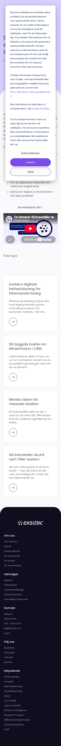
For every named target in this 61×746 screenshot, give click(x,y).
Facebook (9, 647)
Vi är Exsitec (10, 541)
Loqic (7, 633)
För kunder (9, 560)
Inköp (7, 696)
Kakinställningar (30, 152)
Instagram (9, 652)
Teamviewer (10, 585)
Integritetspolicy (13, 594)
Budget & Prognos (14, 715)
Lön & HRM (10, 700)
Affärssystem (11, 676)
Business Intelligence (15, 710)
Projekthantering (13, 691)
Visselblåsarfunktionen (16, 599)
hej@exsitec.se (12, 628)
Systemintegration (14, 724)
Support (8, 580)
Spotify (8, 662)
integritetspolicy (40, 108)
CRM (6, 729)
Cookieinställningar (14, 589)
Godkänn (30, 162)
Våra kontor (10, 618)
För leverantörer (12, 565)
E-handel (8, 681)
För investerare (12, 556)
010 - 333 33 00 (12, 623)
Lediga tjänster (12, 551)
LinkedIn (8, 657)
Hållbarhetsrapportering (17, 720)
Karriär (7, 546)
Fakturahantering (13, 686)
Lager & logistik (12, 705)
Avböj (31, 171)
